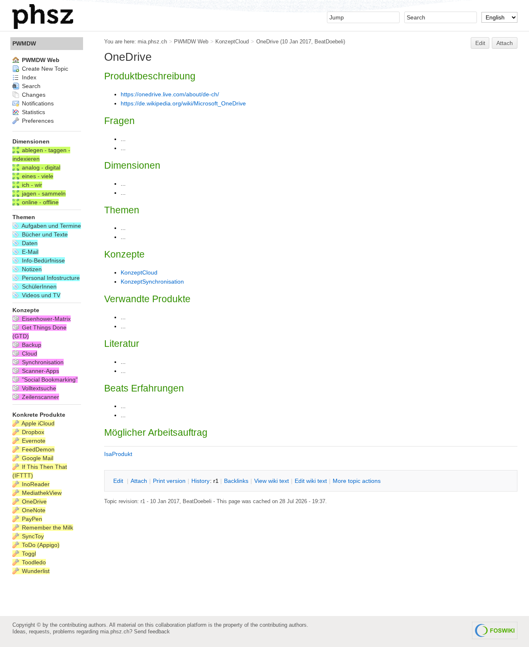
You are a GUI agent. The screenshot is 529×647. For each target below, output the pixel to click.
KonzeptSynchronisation (152, 281)
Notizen (31, 269)
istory (200, 480)
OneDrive (267, 41)
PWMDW (24, 43)
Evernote (32, 440)
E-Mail (29, 251)
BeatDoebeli (329, 41)
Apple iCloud (37, 423)
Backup (30, 344)
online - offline (39, 202)
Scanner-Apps (39, 371)
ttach (139, 480)
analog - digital (40, 167)
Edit (480, 43)
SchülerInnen (38, 286)
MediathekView (41, 492)
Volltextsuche (38, 388)
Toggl (28, 553)
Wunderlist (35, 571)
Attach (504, 43)
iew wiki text (271, 480)
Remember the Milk (46, 527)
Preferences (37, 120)
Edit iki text (311, 480)
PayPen (31, 519)
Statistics (32, 112)
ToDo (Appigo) (40, 545)
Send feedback (152, 631)
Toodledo (33, 562)
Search (30, 86)
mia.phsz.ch (152, 41)
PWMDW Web (191, 41)
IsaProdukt (118, 454)
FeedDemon (37, 449)
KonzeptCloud (232, 41)
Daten (29, 243)
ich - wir (31, 184)
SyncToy (32, 536)
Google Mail (36, 458)
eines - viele (36, 176)
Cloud (28, 353)
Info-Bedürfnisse (42, 260)
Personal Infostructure (50, 278)
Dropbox (32, 432)
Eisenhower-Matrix (45, 318)
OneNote (32, 510)
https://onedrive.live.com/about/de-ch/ (170, 94)
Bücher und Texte (44, 234)
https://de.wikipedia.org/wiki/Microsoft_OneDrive (183, 103)
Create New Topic (44, 68)
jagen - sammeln (43, 193)
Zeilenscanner (39, 397)
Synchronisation (42, 362)
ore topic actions (357, 480)
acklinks (236, 480)
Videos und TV (40, 295)
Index (28, 77)
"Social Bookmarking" (49, 379)
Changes (32, 94)
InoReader (35, 484)
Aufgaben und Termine (50, 225)
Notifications (37, 103)
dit (119, 480)
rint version (169, 480)
